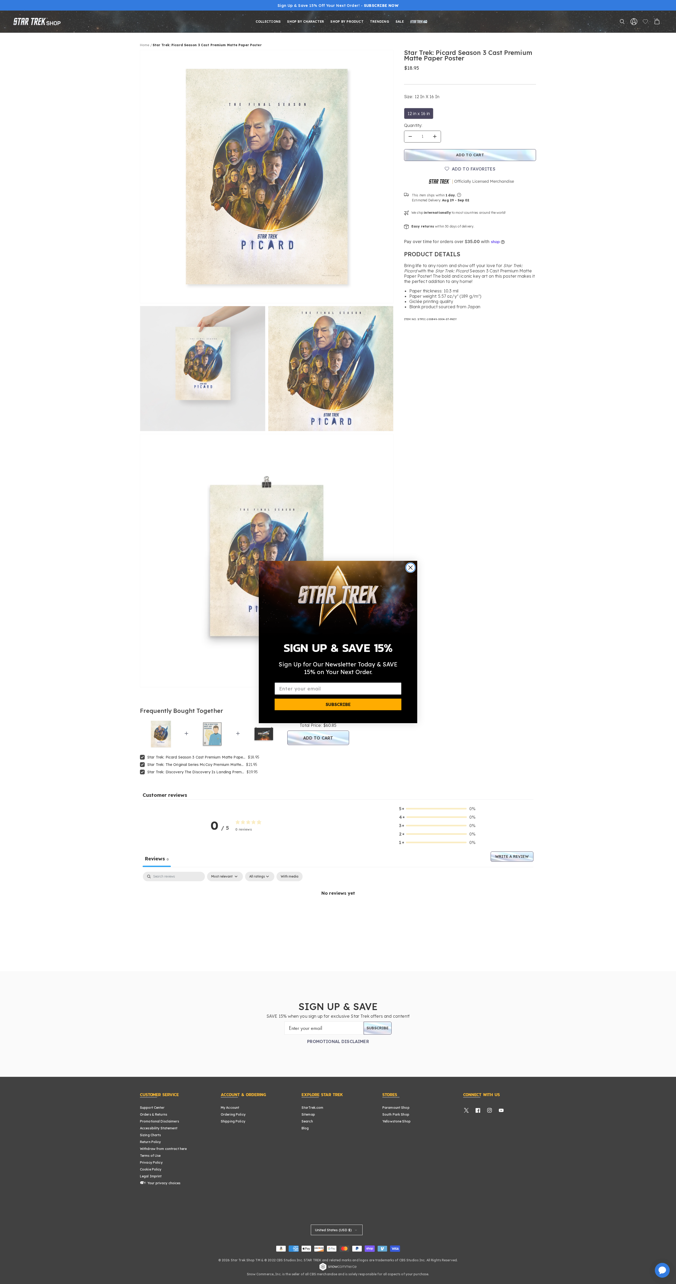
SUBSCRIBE (338, 704)
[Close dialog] (410, 567)
